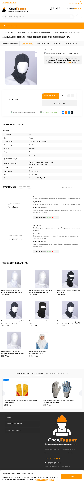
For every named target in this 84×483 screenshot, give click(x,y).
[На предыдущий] (4, 393)
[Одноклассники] (66, 112)
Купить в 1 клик (59, 103)
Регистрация (11, 2)
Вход (4, 2)
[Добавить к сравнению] (37, 55)
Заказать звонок (73, 3)
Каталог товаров (10, 26)
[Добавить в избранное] (37, 50)
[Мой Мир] (69, 112)
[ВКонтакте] (63, 112)
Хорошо (71, 476)
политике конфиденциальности (44, 479)
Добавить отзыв (25, 187)
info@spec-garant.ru (52, 463)
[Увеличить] (21, 68)
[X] (72, 112)
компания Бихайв (67, 453)
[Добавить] (72, 95)
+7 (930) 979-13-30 (53, 458)
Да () (49, 217)
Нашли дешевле (29, 112)
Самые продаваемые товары (29, 374)
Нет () (54, 217)
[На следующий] (80, 393)
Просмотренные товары (57, 374)
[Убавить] (68, 95)
